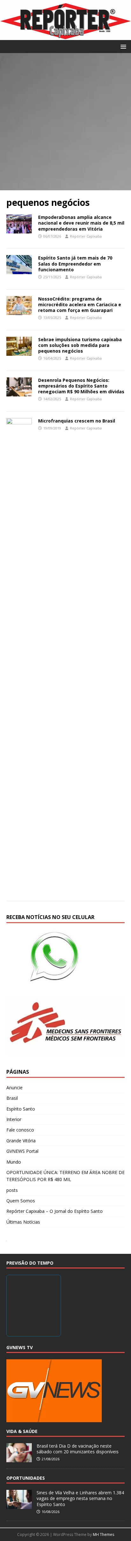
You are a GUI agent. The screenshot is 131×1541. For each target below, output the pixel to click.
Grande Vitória (21, 1141)
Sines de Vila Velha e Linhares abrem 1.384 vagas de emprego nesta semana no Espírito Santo (80, 1498)
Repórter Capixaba (86, 236)
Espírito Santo (20, 1109)
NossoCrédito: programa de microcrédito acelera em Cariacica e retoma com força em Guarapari (79, 304)
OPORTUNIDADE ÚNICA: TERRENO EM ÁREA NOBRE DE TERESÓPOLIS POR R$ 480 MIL (65, 1175)
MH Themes (103, 1534)
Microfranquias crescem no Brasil (76, 421)
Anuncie (14, 1088)
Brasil (12, 1098)
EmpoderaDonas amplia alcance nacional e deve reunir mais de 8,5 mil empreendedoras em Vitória (81, 223)
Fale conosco (20, 1130)
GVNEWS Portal (22, 1151)
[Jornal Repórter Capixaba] (65, 36)
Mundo (13, 1162)
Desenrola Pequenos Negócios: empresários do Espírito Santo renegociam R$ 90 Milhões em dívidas (81, 386)
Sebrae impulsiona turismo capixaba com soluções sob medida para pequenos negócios (80, 345)
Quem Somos (20, 1201)
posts (12, 1190)
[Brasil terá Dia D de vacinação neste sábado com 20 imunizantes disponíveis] (19, 1459)
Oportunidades (25, 1478)
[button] (122, 46)
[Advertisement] (65, 121)
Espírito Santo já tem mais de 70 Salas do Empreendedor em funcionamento (75, 263)
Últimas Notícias (23, 1222)
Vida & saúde (22, 1431)
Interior (13, 1119)
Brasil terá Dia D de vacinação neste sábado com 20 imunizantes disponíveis (78, 1449)
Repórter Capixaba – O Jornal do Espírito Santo (54, 1211)
